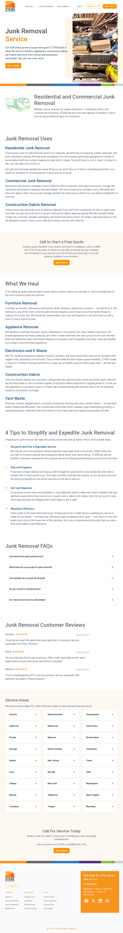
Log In (79, 6)
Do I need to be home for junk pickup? (27, 600)
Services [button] (29, 6)
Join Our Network (46, 6)
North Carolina (55, 749)
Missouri (52, 737)
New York (52, 783)
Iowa (11, 772)
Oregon (51, 806)
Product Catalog (31, 908)
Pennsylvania (92, 714)
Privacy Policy (49, 905)
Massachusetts (55, 714)
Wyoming (90, 806)
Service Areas (30, 905)
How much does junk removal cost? (26, 556)
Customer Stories (12, 901)
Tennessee (91, 749)
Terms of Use (49, 897)
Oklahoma (53, 795)
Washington (92, 783)
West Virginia (92, 795)
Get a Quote (110, 6)
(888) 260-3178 (93, 6)
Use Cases (28, 901)
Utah (88, 772)
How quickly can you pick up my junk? (27, 578)
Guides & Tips (30, 897)
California (14, 726)
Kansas (12, 795)
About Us (8, 897)
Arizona (13, 714)
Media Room (10, 908)
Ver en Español (12, 886)
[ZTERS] (10, 6)
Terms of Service (50, 901)
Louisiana (14, 806)
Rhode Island (92, 737)
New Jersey (53, 760)
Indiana (12, 783)
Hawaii (12, 760)
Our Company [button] (63, 6)
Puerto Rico (92, 726)
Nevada (51, 772)
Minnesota (53, 726)
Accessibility (48, 908)
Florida (12, 737)
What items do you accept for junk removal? (30, 567)
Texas (89, 760)
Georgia (13, 749)
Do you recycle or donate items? (25, 589)
